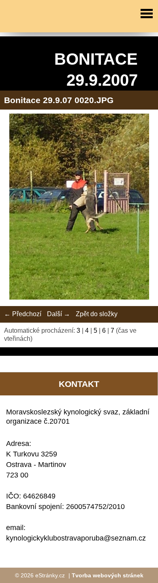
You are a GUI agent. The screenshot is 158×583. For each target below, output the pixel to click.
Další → (58, 314)
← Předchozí (22, 314)
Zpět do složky (96, 314)
